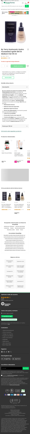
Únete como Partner (7, 337)
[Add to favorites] (28, 66)
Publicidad (5, 339)
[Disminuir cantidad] (2, 66)
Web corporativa (7, 343)
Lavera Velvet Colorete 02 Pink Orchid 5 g (14, 240)
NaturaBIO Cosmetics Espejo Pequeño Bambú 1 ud (14, 235)
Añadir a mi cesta (18, 66)
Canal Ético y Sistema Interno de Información (15, 415)
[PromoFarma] (9, 3)
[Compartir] (28, 49)
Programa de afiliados (8, 336)
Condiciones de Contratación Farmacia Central (15, 413)
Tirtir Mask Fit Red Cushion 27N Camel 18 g (14, 245)
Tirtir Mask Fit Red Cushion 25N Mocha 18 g (14, 246)
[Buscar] (27, 6)
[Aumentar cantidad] (7, 66)
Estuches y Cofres (11, 229)
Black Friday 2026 (7, 345)
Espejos (12, 228)
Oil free (17, 229)
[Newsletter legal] (2, 376)
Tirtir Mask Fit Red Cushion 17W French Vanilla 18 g (15, 250)
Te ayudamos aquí (7, 316)
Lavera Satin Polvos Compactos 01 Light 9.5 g (14, 238)
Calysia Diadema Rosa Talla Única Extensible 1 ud (14, 236)
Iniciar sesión (8, 77)
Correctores (6, 228)
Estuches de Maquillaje (20, 228)
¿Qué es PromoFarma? (8, 330)
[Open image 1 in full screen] (15, 32)
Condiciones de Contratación (15, 412)
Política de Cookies (15, 414)
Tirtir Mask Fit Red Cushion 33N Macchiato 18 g (14, 241)
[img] (15, 58)
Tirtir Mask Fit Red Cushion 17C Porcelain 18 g (14, 248)
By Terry (3, 56)
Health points (6, 341)
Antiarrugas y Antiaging (9, 226)
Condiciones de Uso (15, 411)
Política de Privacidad (14, 384)
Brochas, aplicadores (20, 226)
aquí (9, 324)
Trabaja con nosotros (8, 334)
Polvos (21, 229)
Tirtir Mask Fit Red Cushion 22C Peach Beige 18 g (14, 243)
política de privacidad (12, 375)
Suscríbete (25, 368)
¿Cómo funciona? (7, 332)
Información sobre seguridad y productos (11, 131)
